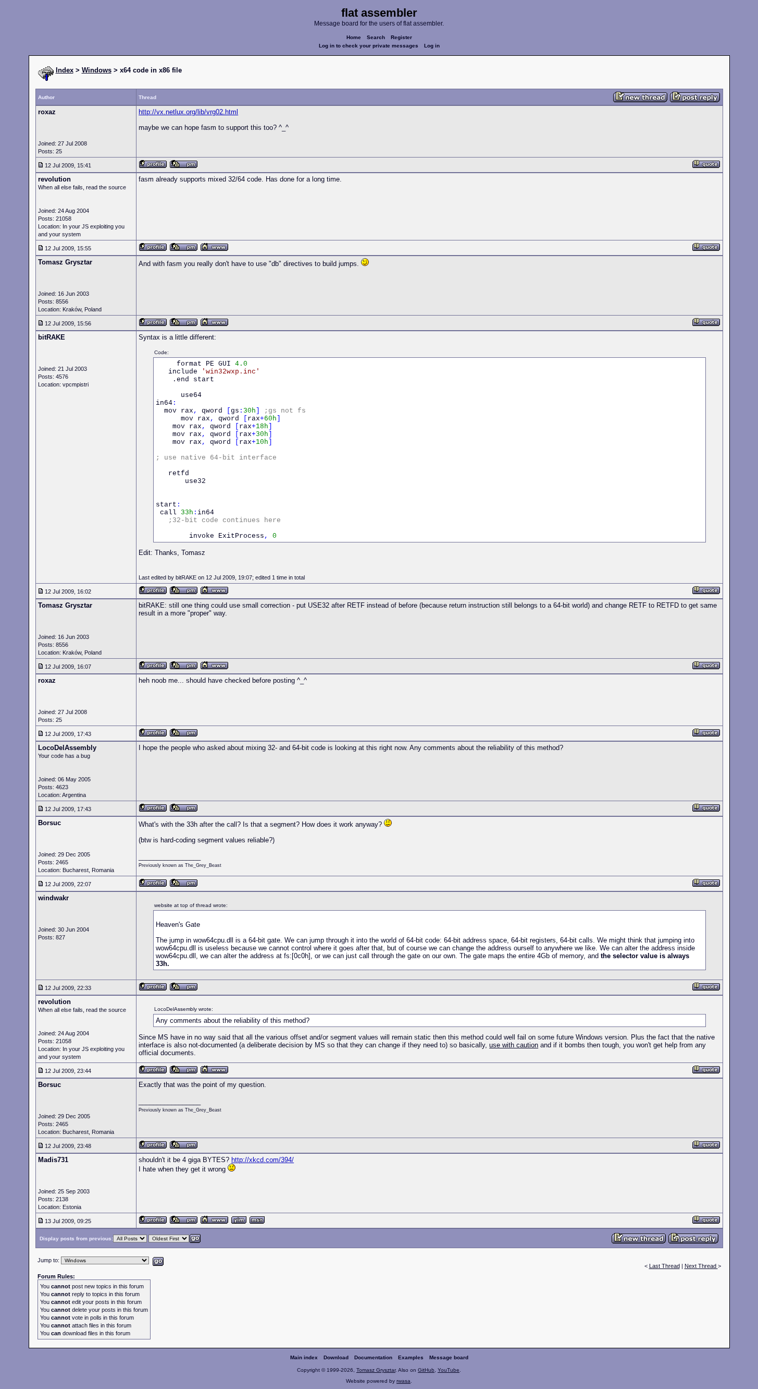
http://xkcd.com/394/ (262, 1160)
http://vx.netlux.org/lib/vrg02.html (188, 112)
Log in (432, 46)
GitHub (426, 1370)
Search (376, 37)
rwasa (403, 1381)
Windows (96, 70)
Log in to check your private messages (368, 46)
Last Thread (664, 1266)
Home (353, 37)
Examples (411, 1357)
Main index (304, 1357)
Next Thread (701, 1266)
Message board (448, 1357)
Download (336, 1357)
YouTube (448, 1370)
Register (401, 37)
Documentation (373, 1357)
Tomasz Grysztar (375, 1370)
